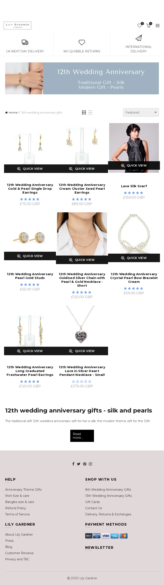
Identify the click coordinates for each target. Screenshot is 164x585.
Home (13, 112)
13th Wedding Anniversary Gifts (108, 496)
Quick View (23, 169)
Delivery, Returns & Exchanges (108, 514)
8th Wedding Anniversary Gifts (108, 490)
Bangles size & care (19, 502)
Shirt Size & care (17, 496)
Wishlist (142, 23)
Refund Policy (15, 508)
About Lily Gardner (19, 534)
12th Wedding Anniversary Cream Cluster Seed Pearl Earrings (82, 188)
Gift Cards (92, 502)
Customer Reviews (19, 553)
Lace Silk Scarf (134, 186)
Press (9, 541)
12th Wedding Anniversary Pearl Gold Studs (30, 276)
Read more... (78, 436)
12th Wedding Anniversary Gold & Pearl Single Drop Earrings (30, 188)
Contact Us (93, 508)
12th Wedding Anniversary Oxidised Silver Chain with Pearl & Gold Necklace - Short (82, 279)
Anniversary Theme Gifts (23, 490)
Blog (8, 547)
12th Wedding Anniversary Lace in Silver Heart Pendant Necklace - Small (82, 371)
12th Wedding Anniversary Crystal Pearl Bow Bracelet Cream (134, 278)
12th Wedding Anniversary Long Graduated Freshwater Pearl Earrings (30, 371)
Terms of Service (17, 514)
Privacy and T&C (17, 559)
